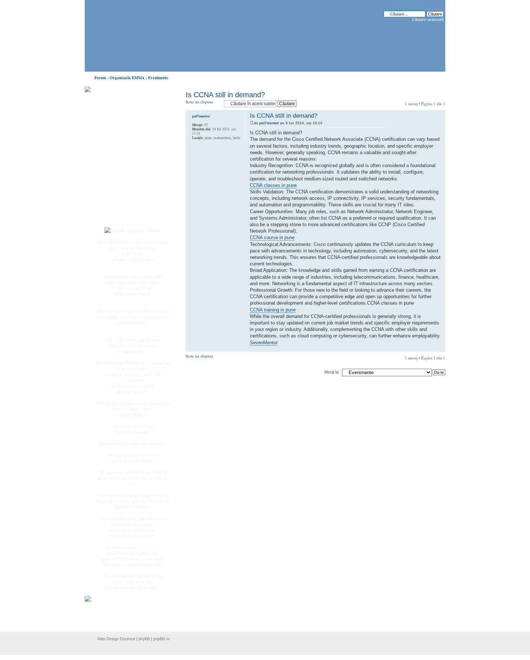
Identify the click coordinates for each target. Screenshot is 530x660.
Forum (100, 78)
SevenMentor (264, 342)
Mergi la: (331, 372)
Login (114, 216)
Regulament (119, 186)
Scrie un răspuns (199, 101)
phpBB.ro (161, 639)
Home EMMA (121, 126)
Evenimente (158, 78)
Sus (440, 348)
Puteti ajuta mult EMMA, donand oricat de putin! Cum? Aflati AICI (129, 102)
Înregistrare (118, 208)
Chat (113, 141)
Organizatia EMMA (127, 78)
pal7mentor (269, 123)
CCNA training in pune (273, 310)
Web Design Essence (116, 639)
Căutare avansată (427, 19)
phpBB (144, 639)
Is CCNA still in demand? (225, 95)
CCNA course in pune (272, 237)
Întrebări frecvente (124, 178)
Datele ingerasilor (124, 171)
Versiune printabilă (438, 76)
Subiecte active (121, 163)
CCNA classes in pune (273, 185)
